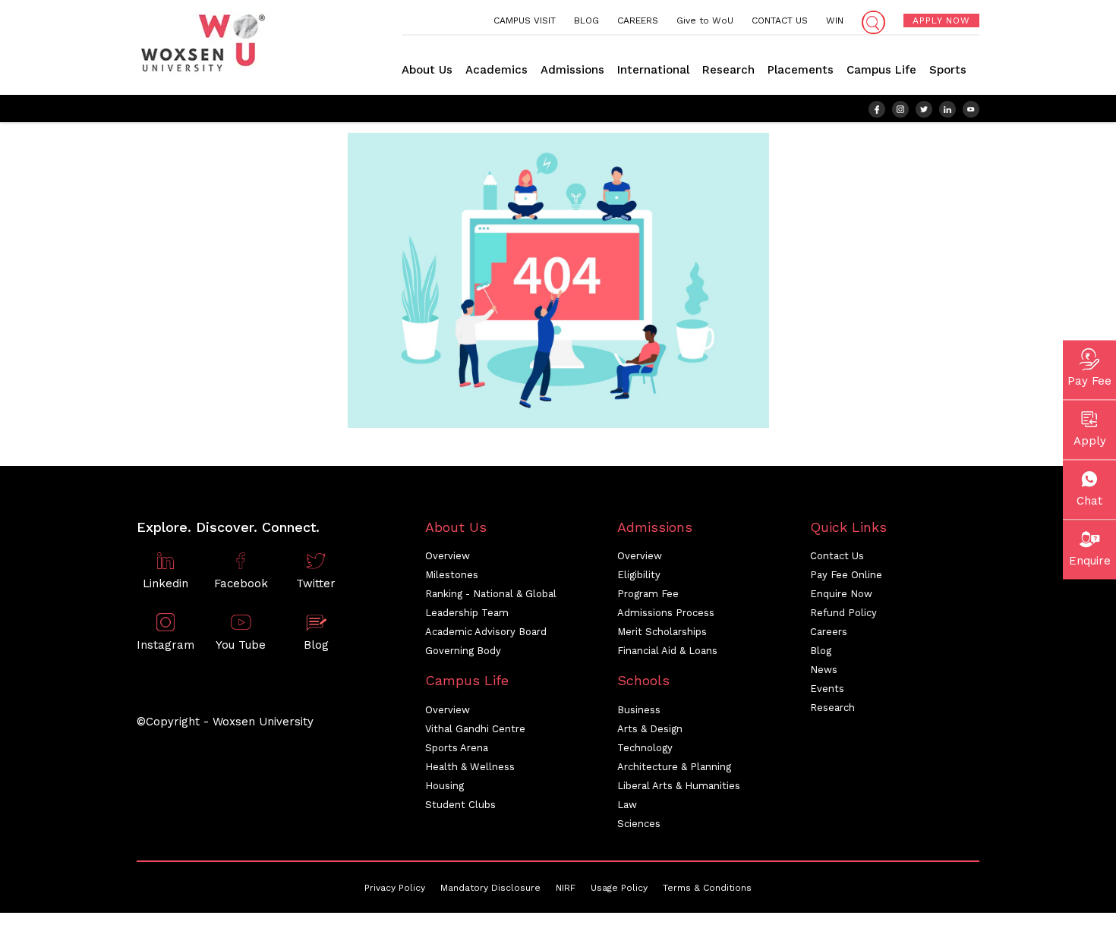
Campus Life (881, 70)
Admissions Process (665, 612)
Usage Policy (619, 887)
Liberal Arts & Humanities (678, 785)
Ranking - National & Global (490, 593)
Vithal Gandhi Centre (475, 728)
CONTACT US (780, 20)
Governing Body (463, 650)
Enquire (1090, 560)
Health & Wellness (470, 766)
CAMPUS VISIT (524, 20)
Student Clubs (460, 804)
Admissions (572, 70)
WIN (834, 20)
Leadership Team (467, 612)
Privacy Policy (394, 887)
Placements (801, 70)
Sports (947, 70)
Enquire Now (841, 593)
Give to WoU (704, 20)
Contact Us (837, 555)
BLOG (586, 20)
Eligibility (638, 574)
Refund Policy (843, 612)
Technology (645, 747)
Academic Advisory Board (486, 631)
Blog (820, 650)
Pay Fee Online (846, 574)
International (653, 70)
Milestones (451, 574)
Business (638, 710)
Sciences (638, 823)
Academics (496, 70)
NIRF (565, 887)
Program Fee (648, 593)
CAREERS (637, 20)
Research (728, 70)
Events (827, 688)
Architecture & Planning (674, 766)
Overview (447, 555)
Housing (444, 785)
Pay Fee (1089, 380)
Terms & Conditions (707, 887)
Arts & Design (650, 728)
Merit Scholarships (662, 631)
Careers (828, 631)
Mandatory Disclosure (490, 887)
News (823, 669)
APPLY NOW (941, 20)
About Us (427, 70)
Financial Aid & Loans (667, 650)
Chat (1089, 500)
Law (627, 804)
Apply (1089, 440)
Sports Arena (456, 747)
